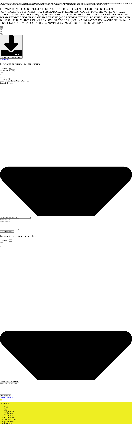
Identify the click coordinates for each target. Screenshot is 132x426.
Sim (4, 79)
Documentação (5, 81)
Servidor (3, 77)
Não (9, 79)
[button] (1, 399)
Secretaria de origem (6, 83)
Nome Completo (5, 70)
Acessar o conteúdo (6, 397)
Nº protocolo (4, 68)
